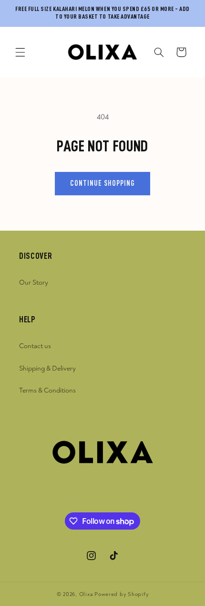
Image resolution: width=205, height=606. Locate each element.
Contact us (35, 346)
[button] (20, 52)
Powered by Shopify (121, 594)
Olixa (86, 594)
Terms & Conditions (47, 390)
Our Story (33, 282)
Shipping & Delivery (47, 368)
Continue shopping (102, 183)
